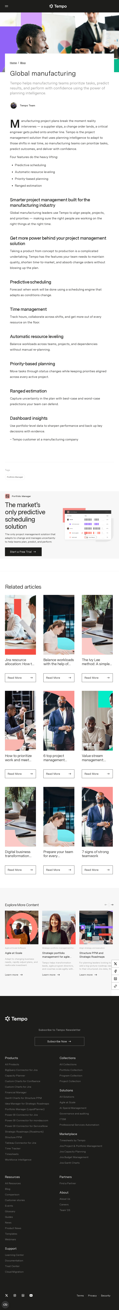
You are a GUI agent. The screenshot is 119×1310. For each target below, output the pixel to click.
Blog (23, 62)
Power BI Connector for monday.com (26, 1120)
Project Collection (70, 1081)
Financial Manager (15, 1092)
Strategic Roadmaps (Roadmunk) (24, 1131)
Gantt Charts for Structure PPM (23, 1098)
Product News (13, 1228)
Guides (9, 1216)
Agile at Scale (13, 953)
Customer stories (15, 1200)
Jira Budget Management (74, 1157)
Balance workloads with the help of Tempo (58, 663)
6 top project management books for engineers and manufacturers (55, 763)
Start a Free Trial (21, 551)
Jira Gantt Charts (70, 1162)
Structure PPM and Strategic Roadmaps (92, 954)
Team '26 (65, 1210)
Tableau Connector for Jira (20, 1142)
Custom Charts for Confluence (22, 1081)
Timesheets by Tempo (72, 1140)
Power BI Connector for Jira (21, 1114)
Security (105, 1295)
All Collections (68, 1064)
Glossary (10, 1211)
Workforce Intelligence (18, 1159)
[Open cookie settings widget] (5, 1304)
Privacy (92, 1295)
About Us (65, 1198)
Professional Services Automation (79, 1124)
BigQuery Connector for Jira (21, 1070)
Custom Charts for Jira (18, 1086)
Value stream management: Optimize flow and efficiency (96, 761)
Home (13, 62)
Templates (11, 1233)
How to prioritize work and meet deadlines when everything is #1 (18, 761)
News (8, 1222)
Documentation (14, 1260)
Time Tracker (12, 1148)
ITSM (63, 1119)
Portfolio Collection (71, 1070)
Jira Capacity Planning (73, 1151)
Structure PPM (13, 1137)
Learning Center (14, 1254)
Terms (80, 1295)
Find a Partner (68, 1183)
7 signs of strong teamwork (95, 853)
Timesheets (12, 1154)
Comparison (12, 1194)
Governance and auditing (74, 1113)
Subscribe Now (57, 1041)
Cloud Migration (14, 1271)
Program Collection (71, 1075)
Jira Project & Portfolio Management (81, 1145)
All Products (12, 1064)
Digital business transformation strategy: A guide (18, 855)
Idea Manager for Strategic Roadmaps (27, 1103)
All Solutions (67, 1096)
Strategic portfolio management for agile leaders (56, 956)
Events (9, 1205)
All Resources (13, 1183)
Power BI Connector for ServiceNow (26, 1126)
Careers (64, 1204)
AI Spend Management (73, 1108)
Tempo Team (27, 105)
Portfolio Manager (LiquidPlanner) (24, 1109)
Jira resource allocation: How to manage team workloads (19, 665)
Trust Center (12, 1266)
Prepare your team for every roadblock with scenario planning (58, 857)
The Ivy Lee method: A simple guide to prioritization (96, 665)
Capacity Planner (15, 1075)
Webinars (10, 1239)
